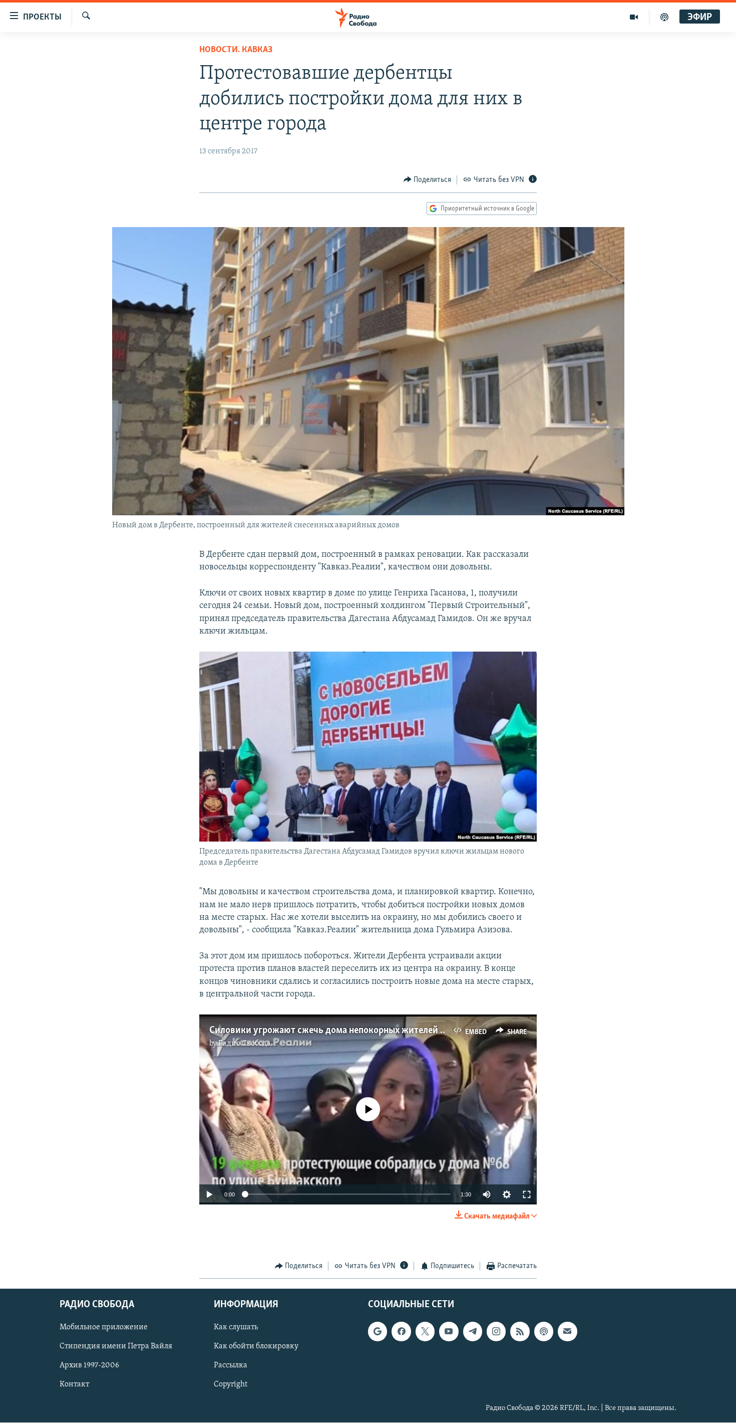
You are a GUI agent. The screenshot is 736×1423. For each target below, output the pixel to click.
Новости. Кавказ (235, 50)
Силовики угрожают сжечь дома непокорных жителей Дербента (344, 1031)
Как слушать (236, 1328)
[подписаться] (567, 1331)
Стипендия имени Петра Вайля (116, 1347)
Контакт (74, 1385)
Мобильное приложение (104, 1328)
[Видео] (634, 17)
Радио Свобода (244, 1044)
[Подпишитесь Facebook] (401, 1331)
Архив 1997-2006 (89, 1366)
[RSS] (519, 1331)
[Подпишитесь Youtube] (448, 1331)
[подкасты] (664, 17)
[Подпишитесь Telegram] (472, 1331)
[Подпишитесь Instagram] (496, 1331)
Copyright (230, 1385)
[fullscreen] (527, 1194)
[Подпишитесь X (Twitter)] (425, 1331)
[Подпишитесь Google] (377, 1331)
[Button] (428, 179)
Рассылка (230, 1366)
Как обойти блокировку (256, 1347)
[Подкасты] (543, 1331)
